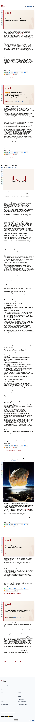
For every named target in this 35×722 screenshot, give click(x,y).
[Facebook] (4, 712)
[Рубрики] (33, 6)
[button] (1, 11)
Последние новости (4, 693)
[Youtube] (8, 712)
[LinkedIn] (12, 712)
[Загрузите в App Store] (4, 716)
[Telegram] (10, 712)
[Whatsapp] (2, 712)
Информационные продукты (5, 704)
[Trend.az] (4, 6)
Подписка (2, 703)
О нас (19, 693)
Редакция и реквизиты (21, 695)
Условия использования (22, 703)
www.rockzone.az (27, 509)
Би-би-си (9, 560)
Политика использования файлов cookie (24, 707)
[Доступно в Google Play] (10, 716)
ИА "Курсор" (20, 33)
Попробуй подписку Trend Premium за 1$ (13, 77)
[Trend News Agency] (3, 681)
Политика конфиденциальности (23, 704)
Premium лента (3, 695)
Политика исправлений (21, 699)
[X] (6, 712)
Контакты (19, 696)
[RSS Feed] (14, 712)
